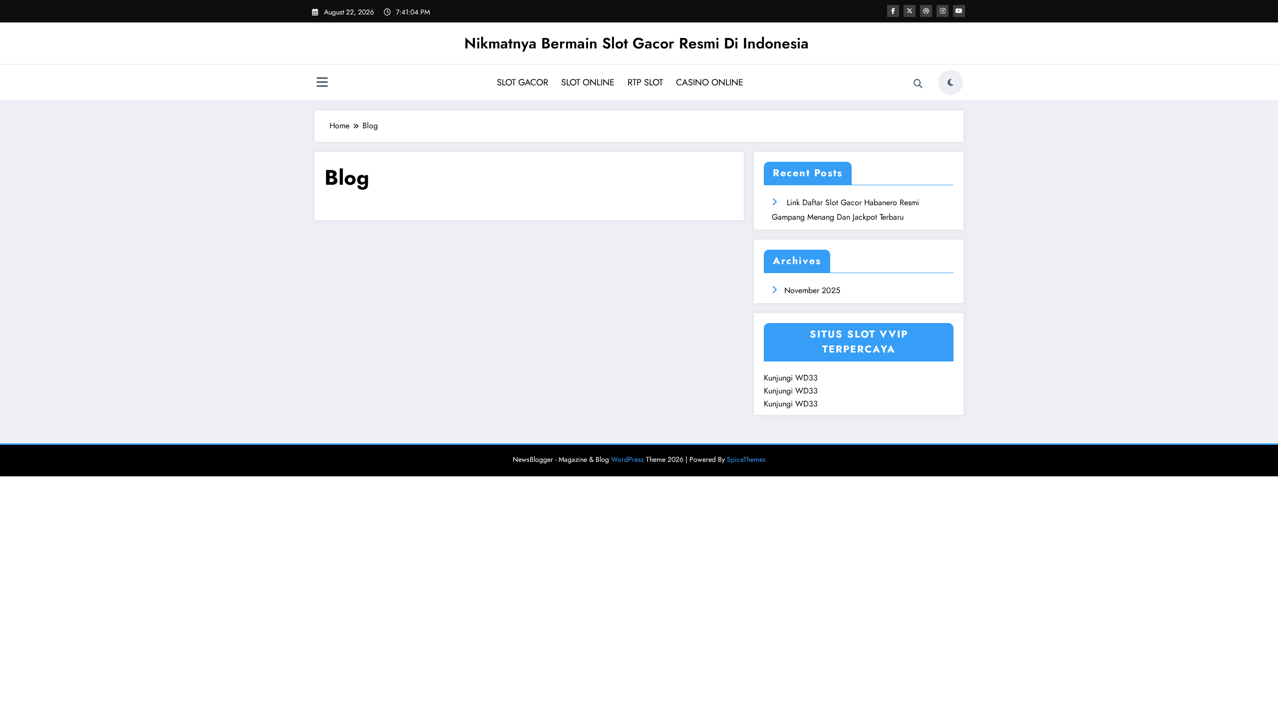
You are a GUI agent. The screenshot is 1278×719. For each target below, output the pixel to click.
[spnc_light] (950, 82)
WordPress (627, 459)
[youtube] (959, 11)
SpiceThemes (746, 459)
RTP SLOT (645, 82)
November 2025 (812, 290)
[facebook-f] (893, 11)
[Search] (918, 83)
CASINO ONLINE (709, 82)
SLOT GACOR (522, 82)
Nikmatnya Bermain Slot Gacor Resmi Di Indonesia (636, 43)
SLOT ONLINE (588, 82)
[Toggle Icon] (322, 83)
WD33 (806, 377)
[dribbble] (926, 11)
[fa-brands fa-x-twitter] (910, 11)
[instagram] (943, 11)
